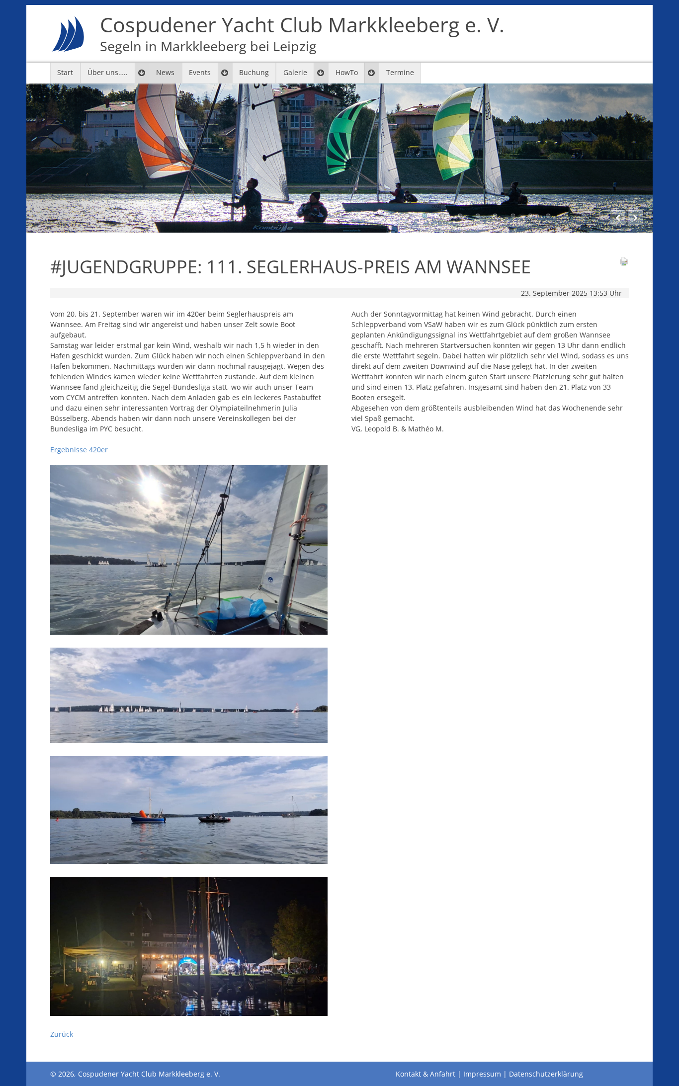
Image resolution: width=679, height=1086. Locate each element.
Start (65, 72)
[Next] (635, 217)
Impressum (482, 1074)
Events (200, 72)
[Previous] (617, 217)
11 (583, 215)
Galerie (295, 72)
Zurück (61, 1034)
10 (565, 215)
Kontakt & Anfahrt (425, 1074)
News (165, 72)
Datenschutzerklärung (546, 1074)
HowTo (347, 72)
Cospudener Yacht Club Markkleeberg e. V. (302, 34)
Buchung (254, 72)
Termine (400, 72)
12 (600, 215)
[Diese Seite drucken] (624, 263)
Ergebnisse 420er (79, 449)
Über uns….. (107, 72)
